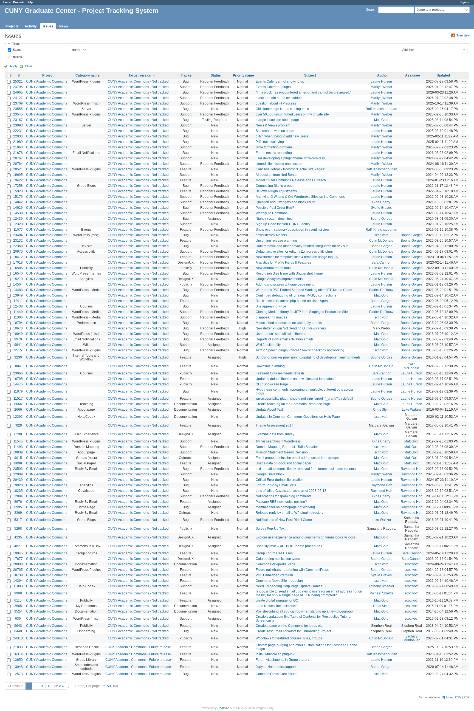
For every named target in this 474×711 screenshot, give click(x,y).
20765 (18, 570)
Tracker (187, 75)
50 (109, 686)
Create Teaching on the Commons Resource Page (293, 404)
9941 (18, 345)
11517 (18, 398)
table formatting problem (274, 147)
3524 (18, 611)
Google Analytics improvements (279, 279)
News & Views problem (273, 125)
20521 (18, 169)
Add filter (408, 49)
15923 (18, 191)
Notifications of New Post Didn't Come (284, 520)
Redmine (223, 708)
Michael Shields (381, 593)
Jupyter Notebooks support (276, 667)
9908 (18, 593)
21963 (18, 147)
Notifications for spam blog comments (283, 496)
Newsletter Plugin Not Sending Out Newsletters (291, 328)
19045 (18, 553)
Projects (18, 2)
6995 (18, 507)
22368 (18, 246)
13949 (18, 295)
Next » (59, 686)
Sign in (464, 2)
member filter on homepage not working (285, 507)
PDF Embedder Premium (274, 575)
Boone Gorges (381, 219)
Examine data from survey (275, 434)
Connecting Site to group (274, 186)
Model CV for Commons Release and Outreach (291, 180)
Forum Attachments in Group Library (282, 660)
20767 (18, 158)
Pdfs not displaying (270, 142)
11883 (18, 586)
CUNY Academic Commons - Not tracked (138, 81)
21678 (18, 153)
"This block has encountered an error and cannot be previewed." (303, 92)
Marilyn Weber (381, 87)
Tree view (463, 35)
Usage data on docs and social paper (283, 463)
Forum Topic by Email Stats (276, 485)
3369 (18, 513)
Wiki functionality (268, 345)
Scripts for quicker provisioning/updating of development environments (308, 357)
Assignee (412, 75)
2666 (18, 409)
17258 (18, 186)
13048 (18, 667)
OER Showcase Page (272, 384)
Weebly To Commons (271, 213)
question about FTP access (276, 103)
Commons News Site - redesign (279, 581)
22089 (18, 474)
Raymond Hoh (411, 469)
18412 (18, 257)
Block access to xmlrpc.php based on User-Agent (292, 301)
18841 (18, 366)
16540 (18, 273)
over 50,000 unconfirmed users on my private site (292, 114)
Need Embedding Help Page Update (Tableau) (291, 586)
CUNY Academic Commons (46, 81)
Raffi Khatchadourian (381, 109)
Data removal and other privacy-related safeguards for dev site (302, 246)
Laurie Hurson (381, 81)
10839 (18, 452)
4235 (18, 537)
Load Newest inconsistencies (277, 606)
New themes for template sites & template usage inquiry (297, 257)
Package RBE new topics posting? (281, 502)
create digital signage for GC (277, 600)
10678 (18, 328)
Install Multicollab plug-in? (275, 654)
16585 (18, 268)
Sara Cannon (381, 262)
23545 (18, 114)
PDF (467, 697)
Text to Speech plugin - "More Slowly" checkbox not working (300, 350)
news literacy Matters (271, 235)
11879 (18, 391)
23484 (18, 235)
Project (47, 75)
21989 (18, 142)
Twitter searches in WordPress (278, 441)
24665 (18, 92)
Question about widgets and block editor (285, 202)
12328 (18, 224)
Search (371, 10)
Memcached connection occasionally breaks (289, 323)
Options (17, 56)
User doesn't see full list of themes (281, 334)
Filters (16, 43)
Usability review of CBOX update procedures (289, 546)
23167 (18, 120)
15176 (18, 197)
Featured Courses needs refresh (280, 373)
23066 (18, 373)
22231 (18, 131)
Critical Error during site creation (280, 480)
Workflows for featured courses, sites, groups (289, 638)
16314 (18, 654)
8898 (18, 463)
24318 (18, 638)
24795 (18, 87)
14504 (18, 284)
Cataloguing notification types (278, 559)
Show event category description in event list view (292, 230)
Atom (449, 697)
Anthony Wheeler (381, 586)
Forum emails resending (274, 153)
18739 (18, 575)
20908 (18, 564)
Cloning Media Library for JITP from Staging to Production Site (302, 312)
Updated (443, 75)
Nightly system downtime (274, 219)
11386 (18, 317)
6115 (18, 600)
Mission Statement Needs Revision (282, 452)
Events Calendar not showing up (280, 81)
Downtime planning (270, 366)
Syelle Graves (381, 208)
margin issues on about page (277, 120)
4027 (18, 546)
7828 (18, 425)
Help (30, 2)
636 (18, 618)
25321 (18, 81)
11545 (18, 441)
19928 (18, 485)
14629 (18, 208)
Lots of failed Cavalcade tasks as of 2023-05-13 (291, 491)
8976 (18, 502)
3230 (18, 357)
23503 (18, 469)
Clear (28, 66)
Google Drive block (270, 474)
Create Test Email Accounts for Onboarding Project (293, 631)
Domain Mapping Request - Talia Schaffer (287, 447)
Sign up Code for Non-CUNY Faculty (283, 224)
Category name (87, 75)
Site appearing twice (271, 306)
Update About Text (269, 409)
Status (16, 49)
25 (103, 686)
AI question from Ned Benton (277, 175)
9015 (18, 458)
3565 (18, 606)
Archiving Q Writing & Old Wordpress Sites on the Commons (300, 197)
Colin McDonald (381, 240)
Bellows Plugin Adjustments (276, 191)
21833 (18, 647)
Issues (48, 26)
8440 (18, 631)
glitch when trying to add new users (282, 136)
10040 (18, 334)
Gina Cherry (381, 202)
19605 (18, 175)
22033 (18, 136)
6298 (18, 434)
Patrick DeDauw (381, 290)
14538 (18, 213)
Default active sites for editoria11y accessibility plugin (295, 251)
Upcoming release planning (276, 240)
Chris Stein (381, 409)
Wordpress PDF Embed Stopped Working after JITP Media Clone (304, 290)
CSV (458, 697)
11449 (18, 312)
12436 (18, 219)
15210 (18, 279)
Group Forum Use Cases (274, 553)
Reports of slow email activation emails (285, 339)
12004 (18, 496)
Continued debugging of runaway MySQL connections (296, 295)
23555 (18, 109)
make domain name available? (279, 98)
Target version (140, 75)
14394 (18, 581)
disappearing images (271, 317)
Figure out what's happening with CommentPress (292, 570)
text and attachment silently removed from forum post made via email (306, 469)
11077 (18, 230)
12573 (18, 674)
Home (7, 2)
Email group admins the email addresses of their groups (297, 458)
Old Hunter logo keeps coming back (282, 109)
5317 (18, 520)
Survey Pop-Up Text (270, 529)
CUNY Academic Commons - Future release (138, 647)
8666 (18, 404)
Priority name (243, 75)
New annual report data (273, 268)
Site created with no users (275, 131)
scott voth (381, 235)
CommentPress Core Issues (276, 674)
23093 (18, 125)
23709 (18, 103)
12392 (18, 417)
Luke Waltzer (411, 409)
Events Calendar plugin (273, 87)
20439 (18, 480)
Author (382, 75)
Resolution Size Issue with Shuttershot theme (289, 273)
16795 (18, 379)
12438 (18, 306)
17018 (18, 262)
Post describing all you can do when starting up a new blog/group (304, 611)
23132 (18, 240)
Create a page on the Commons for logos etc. (289, 626)
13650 (18, 660)
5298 (18, 529)
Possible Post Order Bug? (275, 208)
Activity (31, 26)
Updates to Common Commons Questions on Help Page (298, 417)
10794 (18, 323)
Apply (13, 66)
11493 (18, 447)
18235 (18, 491)
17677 (18, 559)
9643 (18, 626)
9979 (18, 339)
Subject (310, 75)
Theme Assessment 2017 (274, 425)
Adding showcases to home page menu (285, 284)
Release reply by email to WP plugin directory (289, 513)
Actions (464, 81)
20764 (18, 164)
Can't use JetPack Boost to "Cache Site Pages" (290, 169)
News (63, 26)
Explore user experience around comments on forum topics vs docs (306, 537)
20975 (18, 251)
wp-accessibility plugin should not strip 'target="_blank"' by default (304, 398)
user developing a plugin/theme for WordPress (290, 158)
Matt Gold (381, 120)
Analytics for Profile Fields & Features (283, 262)
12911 (18, 301)
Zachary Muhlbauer (412, 638)
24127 (18, 98)
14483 (18, 290)
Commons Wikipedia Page (275, 564)
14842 (18, 202)
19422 (18, 180)
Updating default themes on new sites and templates (295, 379)
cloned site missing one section (279, 164)
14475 (18, 384)
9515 (18, 350)
